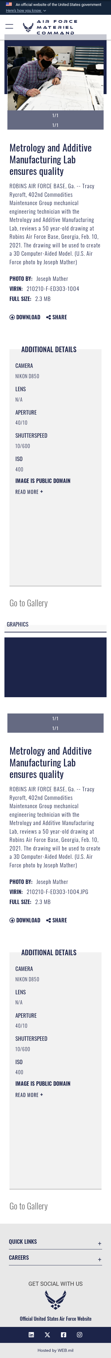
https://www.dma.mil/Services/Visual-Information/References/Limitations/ (51, 575)
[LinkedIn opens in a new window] (31, 1334)
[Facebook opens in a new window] (63, 1334)
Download (27, 317)
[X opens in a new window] (47, 1334)
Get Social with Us (55, 1283)
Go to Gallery (28, 602)
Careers (19, 1257)
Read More (27, 491)
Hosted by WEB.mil (55, 1350)
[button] (26, 11)
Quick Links (23, 1241)
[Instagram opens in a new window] (79, 1334)
